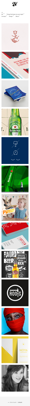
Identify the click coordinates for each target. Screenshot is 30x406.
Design (11, 16)
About (17, 16)
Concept (4, 16)
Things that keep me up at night (14, 14)
